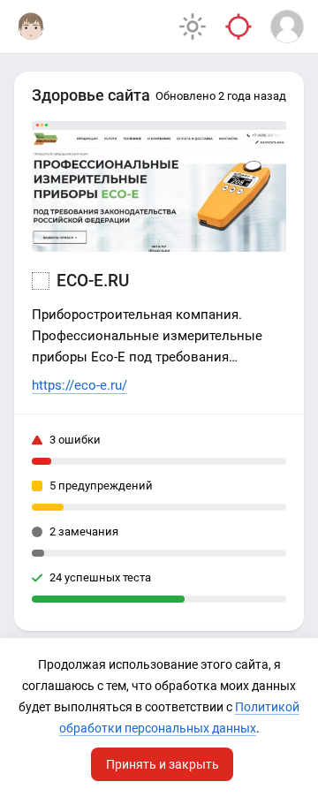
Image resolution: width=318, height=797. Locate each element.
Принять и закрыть (162, 764)
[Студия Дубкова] (31, 26)
